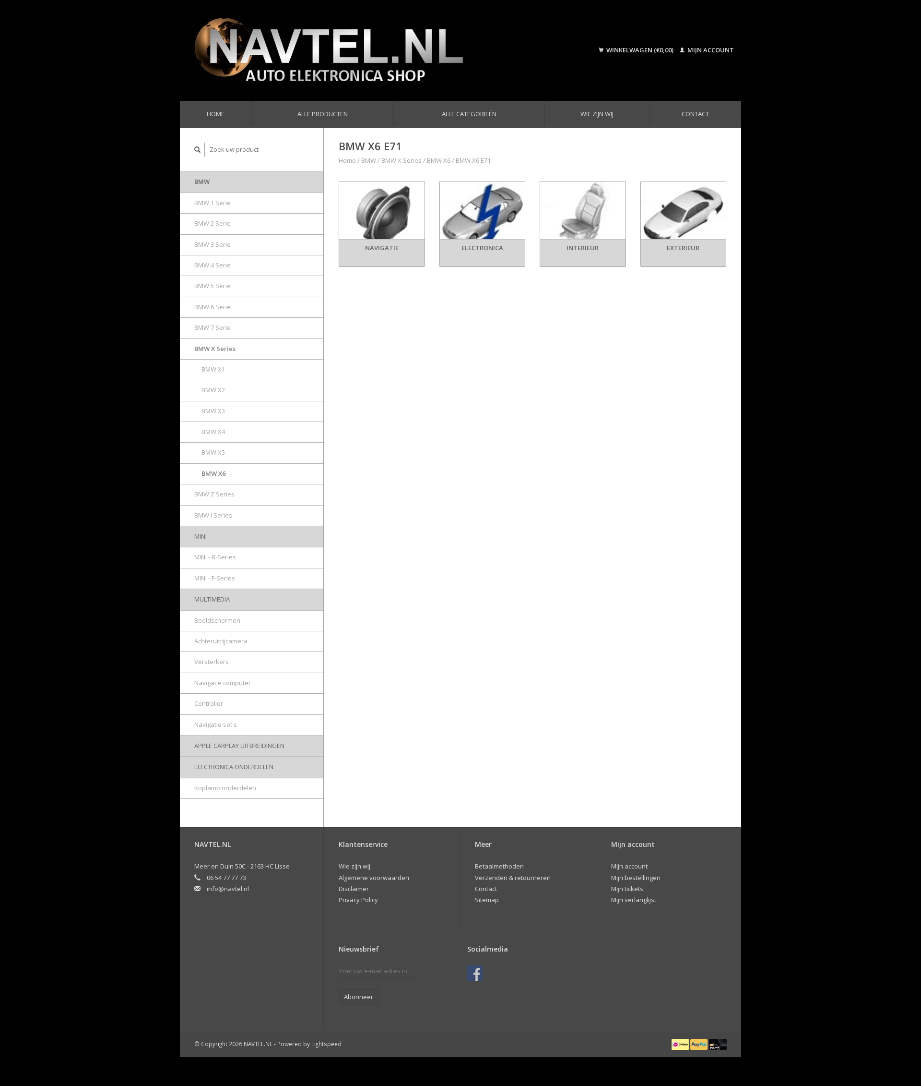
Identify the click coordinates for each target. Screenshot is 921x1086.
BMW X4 (213, 431)
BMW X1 (213, 369)
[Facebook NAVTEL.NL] (475, 973)
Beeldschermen (217, 620)
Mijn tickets (627, 888)
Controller (208, 703)
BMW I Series (213, 515)
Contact (695, 113)
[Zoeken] (197, 150)
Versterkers (211, 661)
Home (215, 113)
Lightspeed (326, 1044)
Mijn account (710, 50)
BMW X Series (215, 348)
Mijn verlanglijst (633, 899)
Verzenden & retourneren (513, 877)
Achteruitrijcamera (221, 641)
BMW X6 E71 (473, 160)
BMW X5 (213, 452)
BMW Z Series (214, 494)
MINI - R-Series (215, 557)
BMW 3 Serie (212, 244)
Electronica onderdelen (233, 766)
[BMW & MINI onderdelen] (371, 50)
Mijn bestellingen (636, 877)
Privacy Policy (358, 899)
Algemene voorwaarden (374, 877)
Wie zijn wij (597, 113)
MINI (200, 536)
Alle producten (322, 113)
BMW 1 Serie (212, 202)
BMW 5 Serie (212, 285)
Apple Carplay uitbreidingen (239, 745)
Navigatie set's (215, 724)
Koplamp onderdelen (225, 788)
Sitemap (487, 899)
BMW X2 (213, 390)
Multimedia (212, 599)
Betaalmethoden (499, 866)
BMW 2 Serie (212, 223)
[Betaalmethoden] (681, 1043)
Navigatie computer (222, 682)
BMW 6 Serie (212, 306)
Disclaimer (354, 888)
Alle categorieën (469, 113)
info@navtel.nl (228, 888)
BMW (202, 181)
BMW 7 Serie (212, 327)
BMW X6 (213, 473)
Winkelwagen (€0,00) (640, 50)
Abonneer (358, 996)
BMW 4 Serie (212, 265)
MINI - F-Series (214, 578)
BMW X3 (213, 411)
